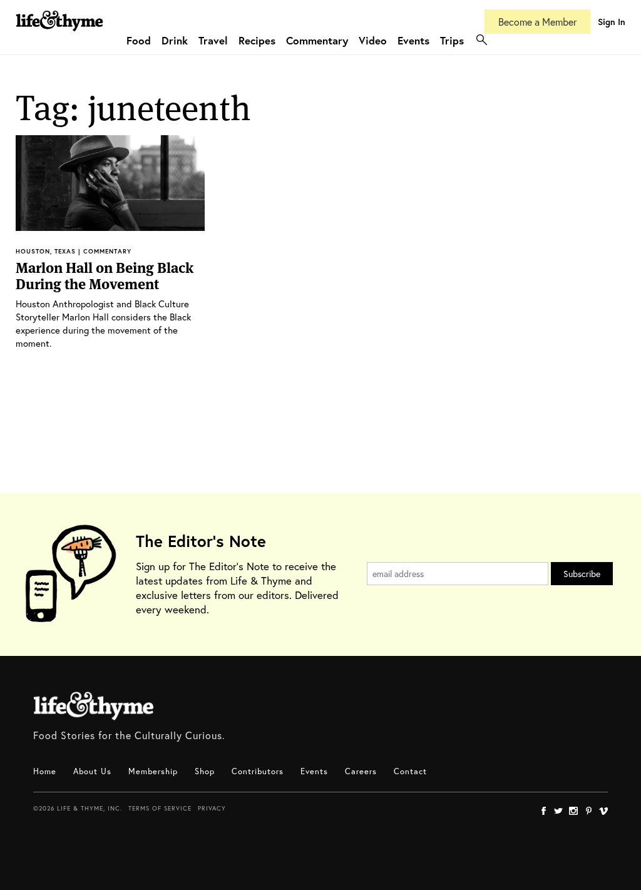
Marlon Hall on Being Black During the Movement (105, 276)
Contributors (258, 771)
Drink (175, 40)
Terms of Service (160, 808)
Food (138, 40)
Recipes (256, 40)
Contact (410, 771)
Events (413, 40)
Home (44, 771)
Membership (153, 771)
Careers (361, 771)
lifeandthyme (59, 34)
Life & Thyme (93, 706)
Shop (205, 771)
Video (373, 40)
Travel (213, 40)
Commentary (317, 40)
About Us (92, 771)
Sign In (611, 22)
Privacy (212, 808)
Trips (452, 40)
